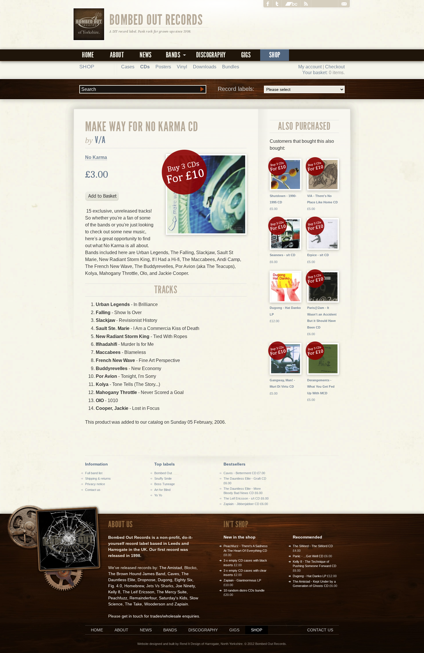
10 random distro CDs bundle (244, 590)
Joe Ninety (185, 585)
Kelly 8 (114, 592)
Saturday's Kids (173, 598)
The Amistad (170, 567)
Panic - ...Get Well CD (308, 556)
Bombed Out (163, 473)
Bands (170, 630)
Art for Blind (162, 489)
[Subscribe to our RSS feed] (306, 3)
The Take (133, 604)
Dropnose (146, 579)
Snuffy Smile (163, 478)
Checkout (335, 66)
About (117, 54)
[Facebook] (268, 3)
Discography (211, 54)
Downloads (204, 66)
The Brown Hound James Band (136, 573)
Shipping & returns (98, 478)
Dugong (165, 579)
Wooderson (154, 604)
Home (88, 54)
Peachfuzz (117, 598)
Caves (173, 573)
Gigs (246, 54)
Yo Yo (158, 495)
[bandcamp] (291, 3)
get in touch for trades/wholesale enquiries (160, 616)
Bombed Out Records (156, 19)
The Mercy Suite (172, 592)
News (146, 54)
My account (310, 66)
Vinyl (182, 66)
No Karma (96, 157)
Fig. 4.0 (115, 585)
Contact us (92, 489)
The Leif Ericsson (138, 592)
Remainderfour (143, 598)
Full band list (93, 473)
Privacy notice (95, 484)
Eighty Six (183, 579)
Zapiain (181, 604)
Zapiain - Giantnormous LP (242, 580)
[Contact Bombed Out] (344, 3)
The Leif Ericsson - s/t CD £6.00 (246, 498)
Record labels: (236, 89)
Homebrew (134, 585)
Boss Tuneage (164, 484)
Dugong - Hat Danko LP (309, 576)
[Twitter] (277, 3)
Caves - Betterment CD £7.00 (244, 473)
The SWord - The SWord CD (313, 546)
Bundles (230, 66)
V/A (100, 139)
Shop (274, 54)
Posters (163, 66)
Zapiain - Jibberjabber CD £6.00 (246, 504)
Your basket (314, 72)
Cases (127, 66)
